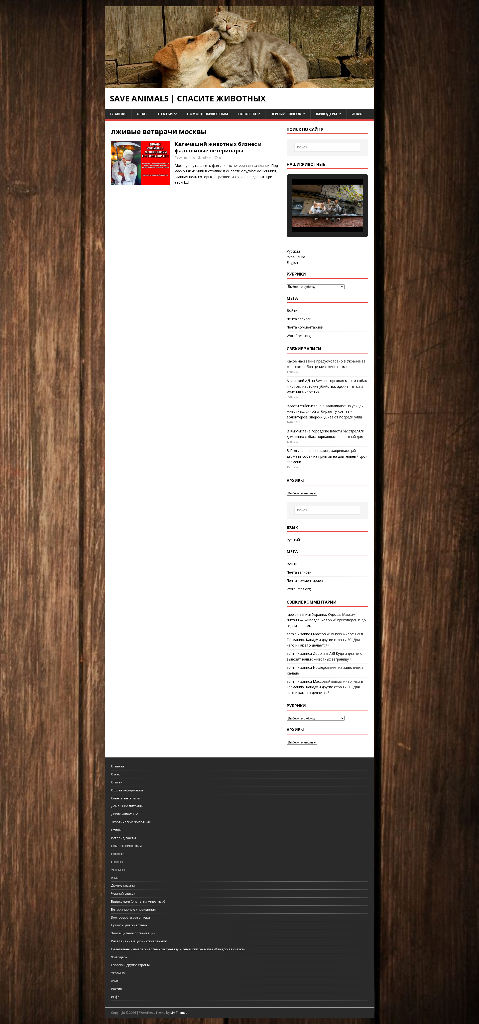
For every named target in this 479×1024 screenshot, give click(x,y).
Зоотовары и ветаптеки (130, 917)
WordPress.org (299, 335)
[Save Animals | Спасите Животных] (239, 85)
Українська (296, 257)
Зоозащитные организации (133, 933)
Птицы (116, 830)
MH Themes (178, 1013)
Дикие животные (124, 814)
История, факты (123, 838)
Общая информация (127, 790)
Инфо (357, 113)
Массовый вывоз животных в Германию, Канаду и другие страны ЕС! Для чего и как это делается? (325, 640)
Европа (117, 861)
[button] (315, 218)
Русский (293, 251)
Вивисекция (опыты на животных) (138, 901)
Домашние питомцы (127, 806)
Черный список (285, 113)
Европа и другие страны (130, 965)
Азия (115, 877)
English (292, 262)
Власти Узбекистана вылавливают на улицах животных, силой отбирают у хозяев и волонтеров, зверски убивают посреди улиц (325, 411)
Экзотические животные (131, 822)
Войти (292, 310)
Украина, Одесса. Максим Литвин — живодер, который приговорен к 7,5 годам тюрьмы (326, 620)
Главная (118, 113)
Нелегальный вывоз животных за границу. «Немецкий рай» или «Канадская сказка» (178, 949)
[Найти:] (327, 147)
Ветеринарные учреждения (133, 909)
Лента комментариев (305, 327)
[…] (186, 182)
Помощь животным (207, 113)
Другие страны (123, 885)
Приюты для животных (129, 925)
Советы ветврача (125, 798)
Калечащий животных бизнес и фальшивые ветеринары (218, 147)
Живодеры (326, 113)
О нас (142, 113)
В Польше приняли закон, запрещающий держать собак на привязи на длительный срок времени (327, 456)
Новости (247, 113)
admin (206, 157)
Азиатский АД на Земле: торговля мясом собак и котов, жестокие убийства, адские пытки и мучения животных (327, 386)
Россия (116, 989)
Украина (118, 869)
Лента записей (299, 319)
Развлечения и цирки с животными (139, 941)
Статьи (165, 113)
